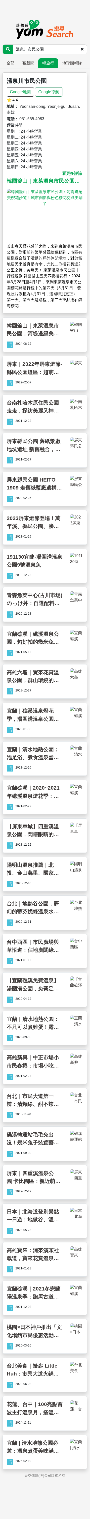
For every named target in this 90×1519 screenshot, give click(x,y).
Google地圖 (20, 92)
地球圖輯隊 (72, 63)
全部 (10, 63)
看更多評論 (72, 173)
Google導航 (48, 92)
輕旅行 (48, 63)
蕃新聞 (28, 63)
